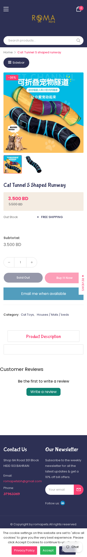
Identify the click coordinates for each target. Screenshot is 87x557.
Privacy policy (24, 550)
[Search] (78, 40)
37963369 (11, 494)
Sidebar (19, 62)
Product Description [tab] (43, 336)
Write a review (43, 391)
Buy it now (64, 278)
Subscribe (79, 490)
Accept (48, 550)
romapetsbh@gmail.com (22, 481)
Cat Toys (27, 314)
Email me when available (43, 293)
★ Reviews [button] (83, 283)
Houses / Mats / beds (53, 314)
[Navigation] (6, 9)
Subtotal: (11, 238)
